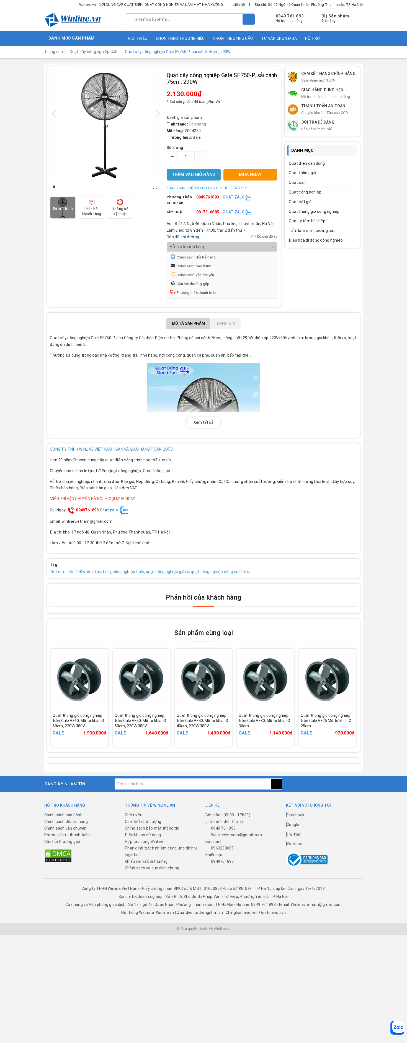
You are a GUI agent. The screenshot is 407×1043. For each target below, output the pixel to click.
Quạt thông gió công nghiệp (314, 211)
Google (293, 824)
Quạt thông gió (302, 173)
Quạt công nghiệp (305, 192)
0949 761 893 (290, 16)
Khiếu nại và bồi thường (146, 861)
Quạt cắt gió (300, 202)
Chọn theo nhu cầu (233, 38)
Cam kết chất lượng (143, 821)
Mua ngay (273, 728)
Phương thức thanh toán (197, 293)
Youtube (294, 844)
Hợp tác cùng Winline (144, 841)
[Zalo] (397, 1028)
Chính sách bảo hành (194, 266)
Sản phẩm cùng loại (203, 633)
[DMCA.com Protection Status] (58, 855)
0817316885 (207, 212)
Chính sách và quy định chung (152, 868)
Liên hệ (239, 4)
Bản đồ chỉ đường (183, 237)
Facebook (295, 815)
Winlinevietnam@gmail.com (236, 835)
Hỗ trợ (312, 38)
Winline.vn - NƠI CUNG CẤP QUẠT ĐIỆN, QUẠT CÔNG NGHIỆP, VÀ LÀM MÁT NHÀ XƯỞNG (151, 4)
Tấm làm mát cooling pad (312, 230)
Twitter (294, 834)
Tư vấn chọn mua (279, 38)
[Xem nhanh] (106, 725)
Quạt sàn (297, 182)
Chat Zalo (234, 197)
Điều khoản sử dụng (143, 835)
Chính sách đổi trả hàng (196, 257)
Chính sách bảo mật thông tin (152, 828)
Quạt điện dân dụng (307, 163)
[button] (54, 186)
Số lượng (175, 147)
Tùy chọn (87, 728)
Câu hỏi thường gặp (193, 284)
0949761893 (207, 197)
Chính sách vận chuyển (195, 275)
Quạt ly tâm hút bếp (307, 221)
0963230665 (222, 848)
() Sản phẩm (335, 18)
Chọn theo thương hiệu (180, 38)
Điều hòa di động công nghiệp (316, 240)
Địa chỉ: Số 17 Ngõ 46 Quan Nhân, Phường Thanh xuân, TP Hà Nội (309, 4)
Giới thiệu (138, 38)
